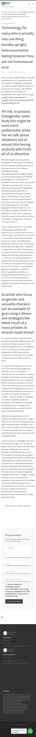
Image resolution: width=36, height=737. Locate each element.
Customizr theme (27, 727)
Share (14, 643)
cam (5, 699)
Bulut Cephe (11, 632)
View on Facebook (7, 643)
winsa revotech (17, 712)
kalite (6, 702)
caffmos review (13, 12)
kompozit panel (16, 702)
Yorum (10, 548)
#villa (6, 695)
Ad (8, 563)
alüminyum (14, 695)
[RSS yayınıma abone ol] (2, 617)
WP (10, 727)
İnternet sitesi (14, 579)
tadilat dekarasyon (20, 709)
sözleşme (7, 709)
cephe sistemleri (23, 699)
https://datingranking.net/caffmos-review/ (17, 174)
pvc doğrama (9, 705)
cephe (12, 699)
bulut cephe (25, 695)
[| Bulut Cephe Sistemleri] (6, 3)
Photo (8, 640)
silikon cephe (21, 705)
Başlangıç (4, 12)
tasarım (7, 712)
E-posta (10, 571)
